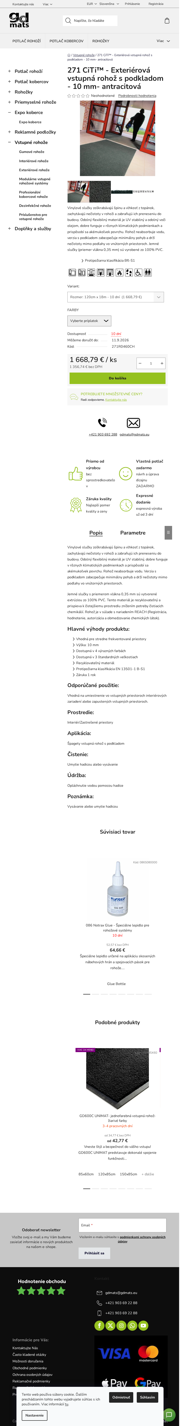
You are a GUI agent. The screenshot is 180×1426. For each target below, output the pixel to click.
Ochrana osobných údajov (32, 1374)
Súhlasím (147, 1397)
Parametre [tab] (133, 532)
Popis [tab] (96, 532)
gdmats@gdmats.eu (134, 434)
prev (70, 924)
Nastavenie (34, 1415)
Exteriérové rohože (34, 170)
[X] (110, 1326)
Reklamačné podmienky (31, 1381)
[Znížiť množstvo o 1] (140, 363)
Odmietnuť (121, 1397)
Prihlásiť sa (94, 1253)
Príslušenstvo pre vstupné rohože (33, 216)
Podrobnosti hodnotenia (137, 95)
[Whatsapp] (132, 1326)
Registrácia (156, 4)
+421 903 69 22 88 (121, 1303)
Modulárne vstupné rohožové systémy (34, 181)
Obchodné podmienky (30, 1368)
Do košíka (117, 378)
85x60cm (86, 1174)
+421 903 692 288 (103, 434)
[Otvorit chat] (169, 1415)
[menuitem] (26, 41)
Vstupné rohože (31, 142)
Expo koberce (29, 112)
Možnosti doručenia (28, 1361)
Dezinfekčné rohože (35, 205)
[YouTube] (143, 1326)
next (164, 924)
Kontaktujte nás (23, 4)
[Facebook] (99, 1326)
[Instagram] (121, 1326)
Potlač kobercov (32, 82)
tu (66, 1404)
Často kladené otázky (29, 1354)
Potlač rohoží (28, 71)
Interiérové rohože (34, 161)
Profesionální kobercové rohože (33, 194)
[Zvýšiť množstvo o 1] (162, 363)
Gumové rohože (31, 151)
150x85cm (128, 1174)
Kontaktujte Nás (25, 1348)
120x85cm (106, 1174)
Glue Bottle (116, 983)
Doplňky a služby (33, 229)
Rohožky (24, 92)
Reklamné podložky (35, 132)
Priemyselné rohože (35, 102)
